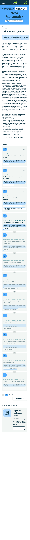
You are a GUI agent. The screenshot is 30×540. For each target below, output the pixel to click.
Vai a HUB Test (18, 428)
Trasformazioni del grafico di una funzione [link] (12, 198)
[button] (24, 149)
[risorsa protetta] (14, 242)
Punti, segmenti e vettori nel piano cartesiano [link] (13, 177)
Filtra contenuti (18, 398)
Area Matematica (14, 14)
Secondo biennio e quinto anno (20, 9)
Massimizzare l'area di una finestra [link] (13, 222)
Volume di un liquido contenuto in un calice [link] (13, 156)
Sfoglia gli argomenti (16, 20)
